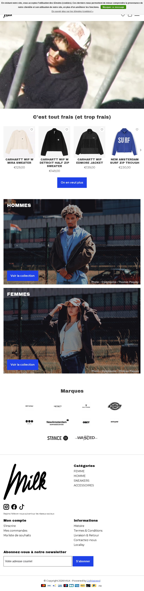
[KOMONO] (29, 422)
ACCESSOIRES (84, 485)
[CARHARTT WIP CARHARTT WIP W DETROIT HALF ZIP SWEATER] (54, 142)
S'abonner (83, 561)
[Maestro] (66, 585)
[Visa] (49, 585)
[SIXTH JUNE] (115, 422)
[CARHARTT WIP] (58, 406)
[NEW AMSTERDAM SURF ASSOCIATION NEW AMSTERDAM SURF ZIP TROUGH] (124, 142)
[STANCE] (58, 438)
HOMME (80, 476)
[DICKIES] (115, 406)
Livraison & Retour (86, 535)
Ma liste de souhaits (17, 535)
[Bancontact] (54, 585)
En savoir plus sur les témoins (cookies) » (72, 11)
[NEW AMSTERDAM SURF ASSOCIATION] (58, 422)
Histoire (79, 526)
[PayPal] (82, 585)
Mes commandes (15, 530)
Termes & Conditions (88, 530)
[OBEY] (86, 422)
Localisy (79, 544)
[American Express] (77, 585)
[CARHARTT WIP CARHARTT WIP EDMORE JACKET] (89, 142)
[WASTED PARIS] (86, 438)
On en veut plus (72, 182)
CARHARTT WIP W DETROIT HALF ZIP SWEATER (54, 163)
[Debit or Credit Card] (88, 585)
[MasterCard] (43, 585)
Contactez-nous (85, 540)
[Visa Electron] (60, 585)
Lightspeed (93, 580)
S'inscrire (10, 526)
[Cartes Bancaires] (71, 585)
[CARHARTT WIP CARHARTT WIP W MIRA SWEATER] (19, 142)
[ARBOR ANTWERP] (29, 406)
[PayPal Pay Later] (94, 585)
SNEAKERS (81, 480)
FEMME (79, 471)
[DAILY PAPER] (86, 406)
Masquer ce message (113, 7)
